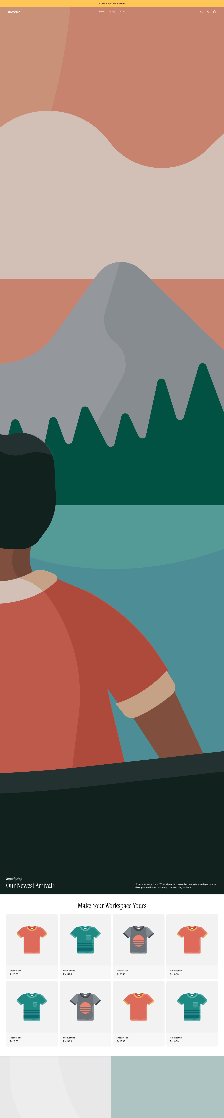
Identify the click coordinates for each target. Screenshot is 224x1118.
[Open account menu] (207, 11)
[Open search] (201, 11)
